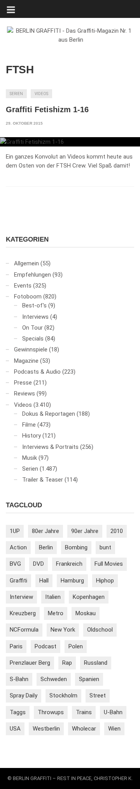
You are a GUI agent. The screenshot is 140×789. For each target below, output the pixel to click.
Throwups (51, 712)
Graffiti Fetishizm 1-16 (47, 109)
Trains (84, 712)
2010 (116, 531)
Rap (67, 662)
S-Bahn (19, 679)
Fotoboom (28, 296)
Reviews (24, 393)
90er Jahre (84, 531)
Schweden (53, 679)
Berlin (46, 547)
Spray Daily (23, 695)
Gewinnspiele (30, 349)
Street (97, 695)
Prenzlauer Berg (30, 662)
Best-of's (34, 305)
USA (15, 728)
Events (23, 285)
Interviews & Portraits (50, 446)
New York (63, 629)
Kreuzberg (23, 613)
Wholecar (84, 728)
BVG (15, 563)
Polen (75, 646)
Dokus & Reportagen (48, 413)
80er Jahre (45, 531)
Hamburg (72, 580)
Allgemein (26, 263)
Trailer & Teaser (42, 479)
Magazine (26, 360)
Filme (29, 424)
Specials (33, 338)
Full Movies (108, 563)
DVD (38, 563)
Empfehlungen (32, 274)
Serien (16, 94)
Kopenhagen (89, 596)
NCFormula (24, 629)
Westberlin (46, 728)
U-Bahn (113, 712)
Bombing (76, 547)
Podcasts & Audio (37, 371)
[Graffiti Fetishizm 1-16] (70, 142)
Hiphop (105, 580)
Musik (29, 457)
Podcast (45, 646)
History (31, 435)
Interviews (35, 316)
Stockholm (63, 695)
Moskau (85, 613)
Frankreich (69, 563)
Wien (114, 728)
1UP (15, 531)
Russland (95, 662)
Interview (21, 596)
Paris (16, 646)
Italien (53, 596)
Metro (55, 613)
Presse (23, 382)
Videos (41, 94)
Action (18, 547)
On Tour (32, 327)
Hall (44, 580)
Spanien (89, 679)
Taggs (18, 712)
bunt (105, 547)
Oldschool (100, 629)
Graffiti (18, 580)
